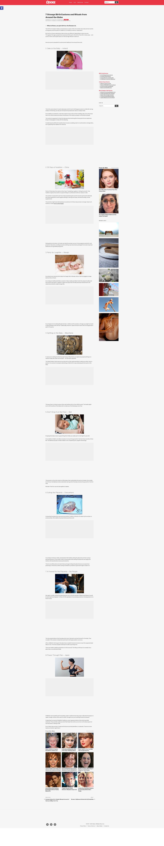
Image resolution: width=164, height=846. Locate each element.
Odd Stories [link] (80, 2)
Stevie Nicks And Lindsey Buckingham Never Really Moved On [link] (52, 790)
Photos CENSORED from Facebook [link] (108, 84)
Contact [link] (86, 2)
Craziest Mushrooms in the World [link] (107, 97)
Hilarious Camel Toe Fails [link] (105, 83)
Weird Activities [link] (65, 20)
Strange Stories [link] (56, 20)
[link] (1, 8)
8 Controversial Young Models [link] (106, 86)
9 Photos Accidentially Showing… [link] (107, 96)
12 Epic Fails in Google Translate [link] (107, 94)
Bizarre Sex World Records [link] (106, 87)
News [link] (70, 2)
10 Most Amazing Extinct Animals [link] (107, 93)
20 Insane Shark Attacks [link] (105, 76)
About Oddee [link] (99, 826)
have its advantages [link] (59, 203)
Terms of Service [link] (91, 826)
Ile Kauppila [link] (59, 19)
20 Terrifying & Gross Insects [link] (106, 74)
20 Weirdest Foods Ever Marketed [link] (107, 79)
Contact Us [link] (106, 826)
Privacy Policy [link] (83, 826)
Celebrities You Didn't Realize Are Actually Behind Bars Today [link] (86, 790)
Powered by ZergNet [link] (90, 731)
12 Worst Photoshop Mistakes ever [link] (108, 92)
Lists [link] (74, 2)
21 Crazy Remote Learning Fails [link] (107, 77)
